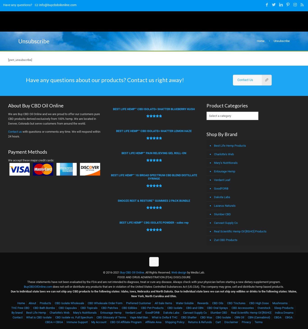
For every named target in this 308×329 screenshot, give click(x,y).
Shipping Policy (174, 322)
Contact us (15, 131)
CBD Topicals (89, 308)
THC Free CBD (20, 308)
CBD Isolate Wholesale (69, 303)
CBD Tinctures (236, 303)
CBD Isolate (174, 308)
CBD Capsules (68, 308)
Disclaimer (231, 322)
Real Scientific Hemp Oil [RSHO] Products (240, 231)
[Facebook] (267, 4)
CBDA (277, 317)
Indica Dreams (284, 312)
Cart (218, 322)
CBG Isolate (223, 317)
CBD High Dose (259, 303)
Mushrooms (280, 303)
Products (45, 303)
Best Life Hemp (36, 312)
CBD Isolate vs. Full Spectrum (74, 317)
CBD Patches (109, 308)
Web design (178, 272)
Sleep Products (284, 308)
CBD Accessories (243, 308)
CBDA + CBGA (54, 322)
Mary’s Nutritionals (226, 162)
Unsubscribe (282, 41)
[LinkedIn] (281, 4)
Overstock (264, 308)
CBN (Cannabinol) (259, 317)
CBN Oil (239, 317)
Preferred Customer (138, 303)
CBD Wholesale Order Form (105, 303)
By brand (17, 312)
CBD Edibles (129, 308)
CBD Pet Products (152, 308)
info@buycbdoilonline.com (57, 5)
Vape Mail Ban (139, 317)
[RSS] (302, 4)
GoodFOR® (221, 188)
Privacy (246, 322)
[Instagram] (295, 4)
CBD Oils (217, 303)
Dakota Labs (222, 197)
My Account (98, 322)
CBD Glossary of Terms (111, 317)
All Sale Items (163, 303)
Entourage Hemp (224, 171)
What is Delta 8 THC (164, 317)
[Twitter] (274, 4)
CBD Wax (206, 317)
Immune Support (77, 322)
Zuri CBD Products (225, 240)
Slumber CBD (222, 214)
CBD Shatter (189, 317)
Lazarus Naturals (225, 205)
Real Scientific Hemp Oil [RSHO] (251, 312)
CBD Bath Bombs (44, 308)
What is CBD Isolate (39, 317)
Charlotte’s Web (224, 154)
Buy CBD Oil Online (132, 272)
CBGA (288, 317)
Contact (18, 317)
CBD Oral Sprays (217, 308)
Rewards (203, 303)
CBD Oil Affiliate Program (126, 322)
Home (260, 41)
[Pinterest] (288, 4)
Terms (259, 322)
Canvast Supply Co (226, 223)
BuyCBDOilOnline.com (38, 286)
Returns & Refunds (200, 322)
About (32, 303)
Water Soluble (185, 303)
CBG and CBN (194, 308)
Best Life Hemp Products (230, 145)
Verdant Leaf (222, 180)
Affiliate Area (153, 322)
